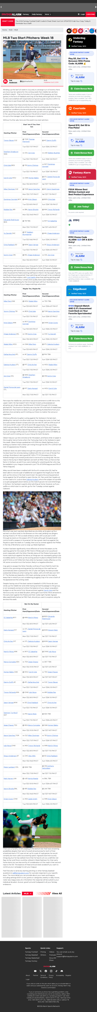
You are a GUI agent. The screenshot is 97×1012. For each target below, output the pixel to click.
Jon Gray (31, 153)
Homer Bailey (34, 178)
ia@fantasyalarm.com (21, 873)
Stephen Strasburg (11, 152)
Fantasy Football (31, 952)
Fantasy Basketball (32, 958)
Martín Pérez (33, 617)
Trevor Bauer (9, 140)
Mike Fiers (8, 301)
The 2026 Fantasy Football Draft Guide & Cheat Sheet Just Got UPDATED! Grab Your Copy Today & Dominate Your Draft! (53, 22)
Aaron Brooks (33, 209)
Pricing (43, 952)
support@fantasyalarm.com (67, 956)
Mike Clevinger (9, 189)
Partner (35, 975)
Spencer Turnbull (11, 713)
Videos (51, 952)
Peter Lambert (9, 767)
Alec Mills (31, 756)
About (28, 975)
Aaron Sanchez (34, 189)
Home (4, 30)
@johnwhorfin (27, 81)
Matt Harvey (8, 778)
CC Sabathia (52, 221)
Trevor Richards (53, 209)
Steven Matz (53, 630)
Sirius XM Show (52, 959)
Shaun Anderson (53, 245)
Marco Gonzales (10, 662)
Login (83, 14)
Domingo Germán (11, 199)
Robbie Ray (8, 209)
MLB (10, 30)
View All (57, 893)
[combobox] (27, 893)
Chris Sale (7, 165)
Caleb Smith (32, 799)
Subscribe (90, 14)
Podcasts (52, 955)
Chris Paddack (9, 245)
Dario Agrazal (33, 388)
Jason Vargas (33, 245)
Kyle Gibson (32, 199)
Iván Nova (52, 652)
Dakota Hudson (53, 344)
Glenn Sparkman (53, 189)
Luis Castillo (31, 277)
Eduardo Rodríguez (11, 220)
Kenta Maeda (33, 778)
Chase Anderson (53, 233)
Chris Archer (32, 365)
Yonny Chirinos (32, 165)
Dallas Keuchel (9, 354)
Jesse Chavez (33, 662)
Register (68, 975)
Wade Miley (33, 301)
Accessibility (60, 975)
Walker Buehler (54, 153)
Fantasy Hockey (31, 961)
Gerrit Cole (8, 178)
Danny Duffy (51, 140)
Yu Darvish (8, 233)
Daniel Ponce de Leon (12, 387)
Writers (43, 955)
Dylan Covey (53, 323)
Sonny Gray (8, 255)
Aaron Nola (32, 714)
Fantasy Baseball (31, 955)
